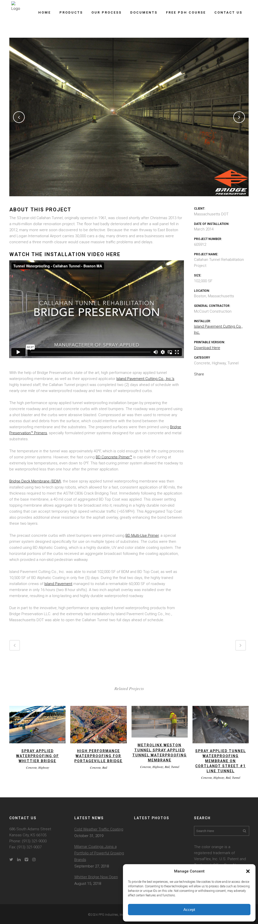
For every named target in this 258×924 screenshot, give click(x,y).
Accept (189, 909)
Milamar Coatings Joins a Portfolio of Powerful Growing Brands (99, 853)
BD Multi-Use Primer (142, 535)
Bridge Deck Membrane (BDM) (35, 481)
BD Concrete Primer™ (114, 457)
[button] (247, 871)
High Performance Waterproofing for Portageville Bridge (98, 756)
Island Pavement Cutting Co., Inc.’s (145, 378)
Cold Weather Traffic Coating (98, 829)
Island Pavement (58, 583)
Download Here (207, 348)
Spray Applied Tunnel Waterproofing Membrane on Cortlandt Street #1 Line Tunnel (220, 761)
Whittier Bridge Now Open (96, 877)
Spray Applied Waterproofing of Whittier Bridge (37, 756)
